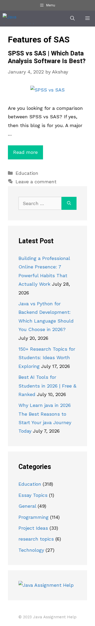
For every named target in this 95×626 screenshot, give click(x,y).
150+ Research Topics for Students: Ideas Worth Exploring (46, 357)
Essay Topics (33, 495)
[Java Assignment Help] (20, 19)
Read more (25, 152)
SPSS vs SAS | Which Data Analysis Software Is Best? (47, 57)
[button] (72, 19)
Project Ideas (33, 528)
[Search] (69, 203)
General (27, 506)
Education (27, 173)
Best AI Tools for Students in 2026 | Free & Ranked (47, 385)
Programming (33, 517)
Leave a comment (36, 181)
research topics (36, 539)
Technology (31, 550)
